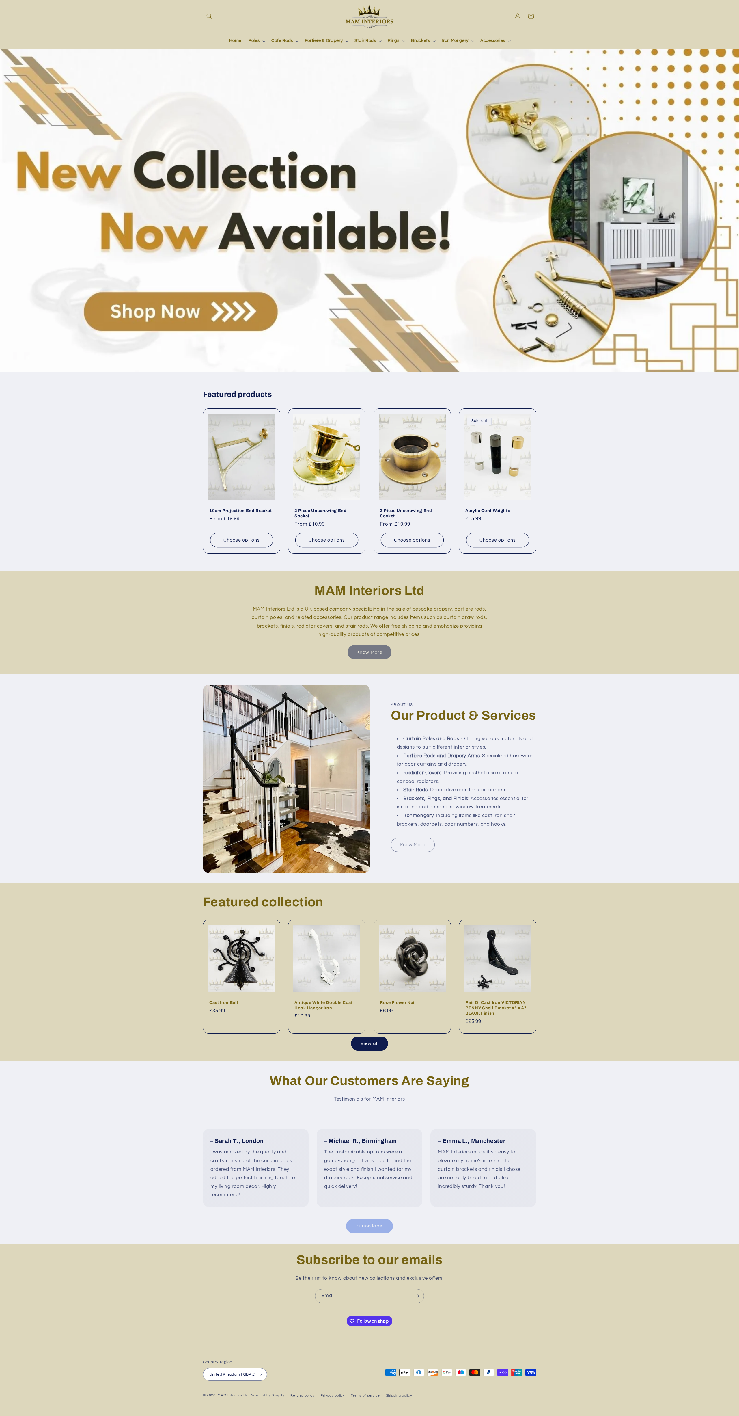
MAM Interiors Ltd (233, 1395)
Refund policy (302, 1395)
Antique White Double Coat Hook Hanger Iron (323, 1005)
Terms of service (365, 1395)
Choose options (241, 540)
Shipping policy (399, 1395)
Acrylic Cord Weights (487, 510)
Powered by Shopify (267, 1395)
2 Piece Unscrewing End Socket (320, 513)
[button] (209, 16)
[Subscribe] (417, 1296)
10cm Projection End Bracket (240, 510)
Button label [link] (369, 1226)
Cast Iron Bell (223, 1002)
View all (369, 1043)
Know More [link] (369, 652)
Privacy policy (333, 1395)
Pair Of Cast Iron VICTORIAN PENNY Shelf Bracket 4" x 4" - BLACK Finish (497, 1007)
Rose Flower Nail (398, 1002)
